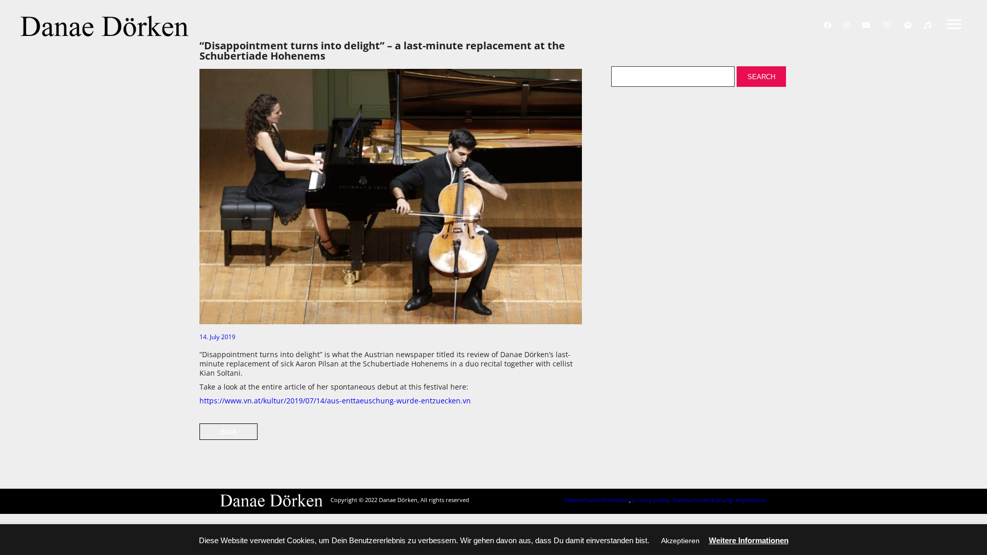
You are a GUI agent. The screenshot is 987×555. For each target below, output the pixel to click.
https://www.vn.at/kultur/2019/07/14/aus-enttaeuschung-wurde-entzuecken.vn (335, 400)
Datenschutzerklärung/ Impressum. (720, 500)
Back (228, 431)
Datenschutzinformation (596, 500)
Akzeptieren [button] (680, 540)
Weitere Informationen (749, 540)
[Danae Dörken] (105, 25)
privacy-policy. (651, 500)
